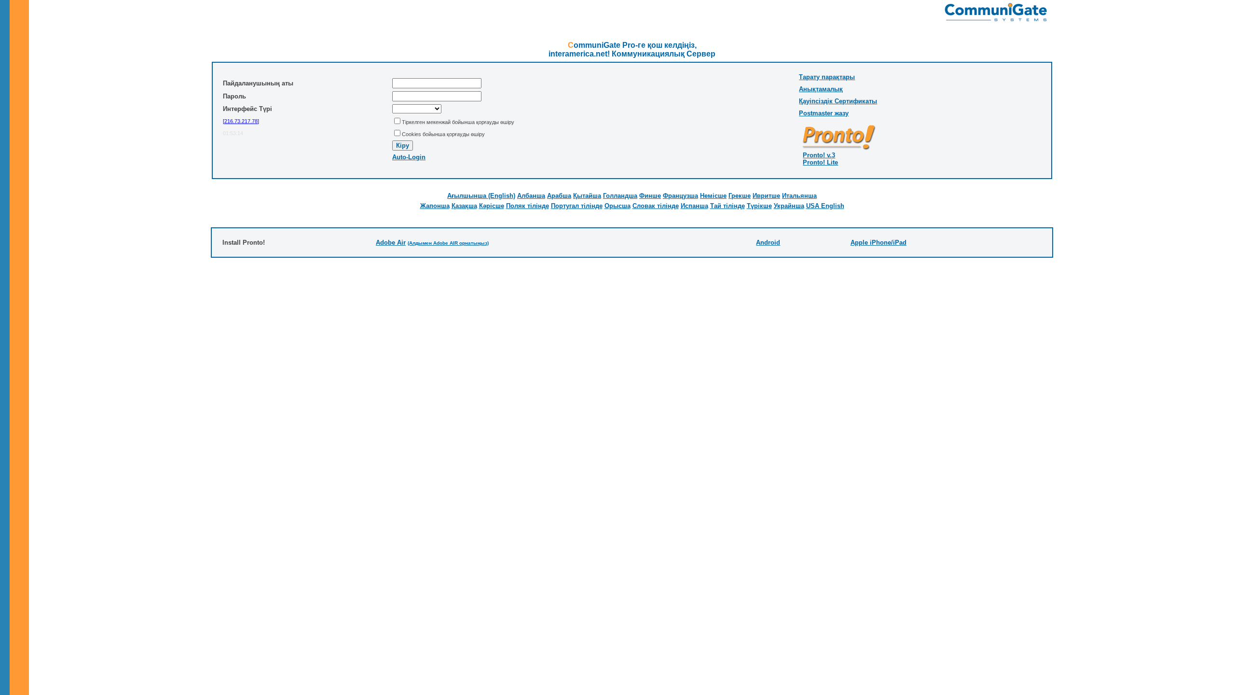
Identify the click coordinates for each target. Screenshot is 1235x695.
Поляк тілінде (527, 205)
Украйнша (789, 205)
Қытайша (587, 195)
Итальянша (799, 195)
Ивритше (766, 195)
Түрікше (759, 205)
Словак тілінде (655, 205)
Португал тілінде (577, 205)
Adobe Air (391, 242)
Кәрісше (491, 205)
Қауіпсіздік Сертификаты (838, 101)
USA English (825, 205)
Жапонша (435, 205)
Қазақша (464, 205)
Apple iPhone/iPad (878, 242)
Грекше (739, 195)
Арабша (559, 195)
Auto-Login (408, 157)
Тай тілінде (727, 205)
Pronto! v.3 (819, 155)
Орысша (617, 205)
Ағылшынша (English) (481, 195)
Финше (650, 195)
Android (768, 242)
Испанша (694, 205)
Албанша (531, 195)
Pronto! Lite (820, 162)
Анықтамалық (821, 89)
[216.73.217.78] (241, 121)
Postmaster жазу (824, 113)
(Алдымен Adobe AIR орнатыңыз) (448, 243)
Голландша (620, 195)
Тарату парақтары (827, 77)
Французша (680, 195)
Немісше (713, 195)
